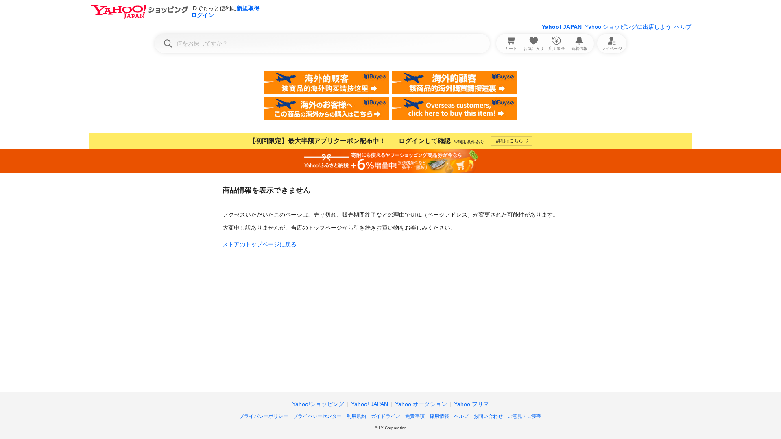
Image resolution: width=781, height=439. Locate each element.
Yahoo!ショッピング (318, 404)
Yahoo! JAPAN (562, 27)
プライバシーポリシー (263, 416)
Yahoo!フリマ (471, 404)
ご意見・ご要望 (525, 416)
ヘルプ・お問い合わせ (478, 416)
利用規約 (356, 416)
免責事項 (415, 416)
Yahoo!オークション (421, 404)
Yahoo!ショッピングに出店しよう (628, 27)
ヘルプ (683, 27)
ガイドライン (385, 416)
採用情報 (439, 416)
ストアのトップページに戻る (260, 244)
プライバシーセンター (317, 416)
